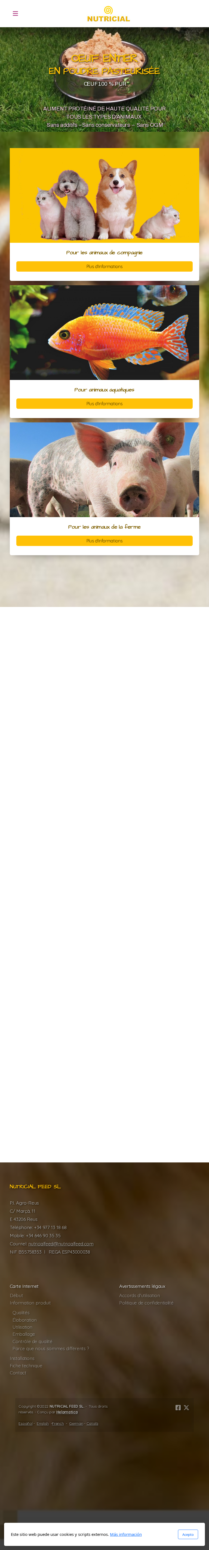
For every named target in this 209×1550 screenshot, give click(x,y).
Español (25, 1423)
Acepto (188, 1534)
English (43, 1423)
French (58, 1423)
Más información (126, 1534)
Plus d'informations (104, 266)
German (76, 1423)
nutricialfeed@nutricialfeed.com (61, 1244)
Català (92, 1423)
